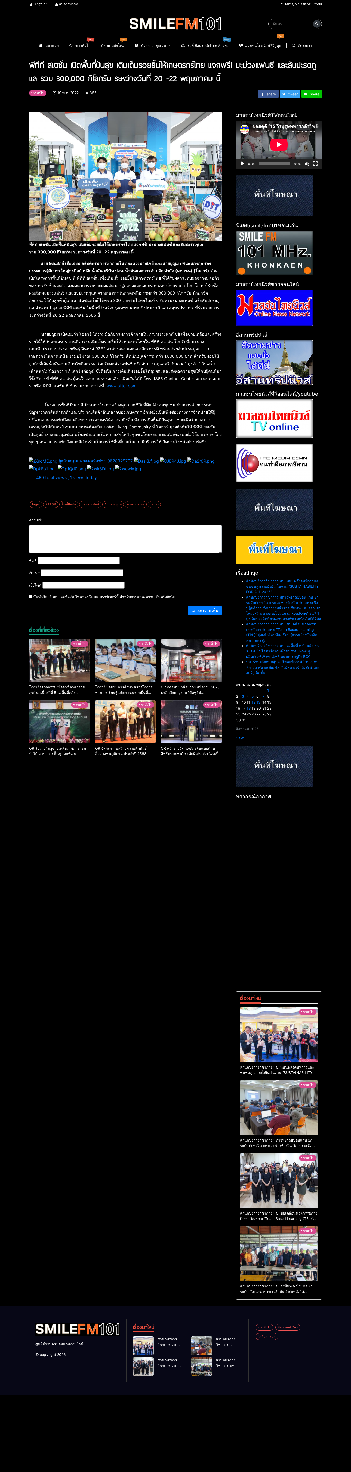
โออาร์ (154, 504)
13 (258, 702)
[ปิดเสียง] (307, 163)
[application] (279, 145)
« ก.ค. (240, 737)
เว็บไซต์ (35, 585)
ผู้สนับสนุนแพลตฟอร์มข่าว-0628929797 (95, 460)
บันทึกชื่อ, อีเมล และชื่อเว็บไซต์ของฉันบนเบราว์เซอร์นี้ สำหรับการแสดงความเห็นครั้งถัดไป (104, 597)
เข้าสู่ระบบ (40, 4)
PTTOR (50, 504)
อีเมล (34, 573)
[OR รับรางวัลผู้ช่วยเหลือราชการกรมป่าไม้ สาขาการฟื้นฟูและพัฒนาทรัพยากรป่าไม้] (59, 721)
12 (253, 702)
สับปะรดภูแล (113, 504)
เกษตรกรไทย (135, 504)
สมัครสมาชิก (68, 4)
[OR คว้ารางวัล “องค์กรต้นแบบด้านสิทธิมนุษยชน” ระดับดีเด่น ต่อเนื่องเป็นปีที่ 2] (191, 721)
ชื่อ (32, 560)
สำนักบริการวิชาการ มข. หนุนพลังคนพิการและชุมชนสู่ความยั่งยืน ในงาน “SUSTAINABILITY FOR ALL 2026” (283, 586)
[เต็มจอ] (315, 163)
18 (249, 708)
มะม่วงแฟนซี (90, 504)
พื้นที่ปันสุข (69, 504)
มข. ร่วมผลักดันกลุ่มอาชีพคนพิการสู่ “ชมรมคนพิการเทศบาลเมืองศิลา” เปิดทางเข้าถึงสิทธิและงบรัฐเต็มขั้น (282, 667)
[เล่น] (242, 163)
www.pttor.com (121, 385)
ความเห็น (36, 520)
